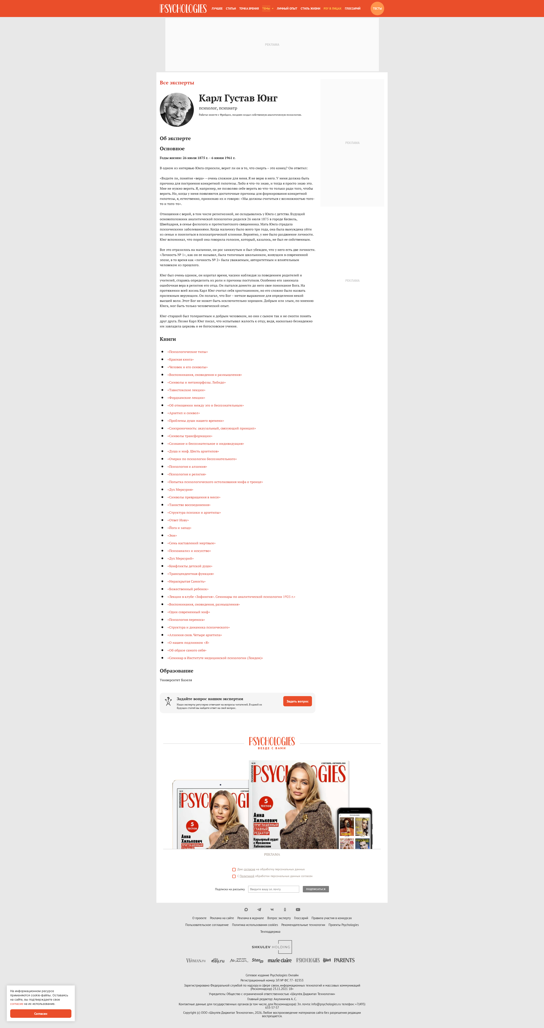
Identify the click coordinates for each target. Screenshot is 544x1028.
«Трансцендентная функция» (190, 573)
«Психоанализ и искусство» (189, 550)
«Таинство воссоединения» (189, 504)
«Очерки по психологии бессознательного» (202, 458)
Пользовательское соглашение (207, 925)
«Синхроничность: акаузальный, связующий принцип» (211, 428)
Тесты (377, 8)
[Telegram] (259, 909)
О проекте (199, 918)
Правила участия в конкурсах (332, 918)
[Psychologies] (183, 8)
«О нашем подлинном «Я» (188, 642)
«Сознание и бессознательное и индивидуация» (205, 443)
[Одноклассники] (285, 909)
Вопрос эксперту (279, 918)
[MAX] (246, 909)
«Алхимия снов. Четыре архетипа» (194, 635)
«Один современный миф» (188, 612)
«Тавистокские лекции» (186, 390)
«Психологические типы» (187, 351)
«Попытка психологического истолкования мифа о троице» (215, 481)
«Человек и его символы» (187, 367)
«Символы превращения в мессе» (194, 497)
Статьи (231, 8)
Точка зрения (249, 8)
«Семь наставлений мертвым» (191, 543)
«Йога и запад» (179, 527)
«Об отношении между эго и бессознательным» (205, 405)
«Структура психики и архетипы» (194, 512)
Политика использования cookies (255, 925)
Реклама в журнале (250, 918)
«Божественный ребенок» (188, 589)
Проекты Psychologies (344, 925)
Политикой (247, 876)
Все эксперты (177, 82)
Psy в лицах (332, 8)
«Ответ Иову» (178, 520)
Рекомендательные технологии (303, 925)
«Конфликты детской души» (189, 566)
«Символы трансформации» (189, 436)
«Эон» (172, 535)
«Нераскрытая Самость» (186, 581)
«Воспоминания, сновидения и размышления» (204, 374)
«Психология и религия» (186, 474)
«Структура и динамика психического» (198, 627)
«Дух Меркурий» (180, 558)
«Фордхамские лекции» (186, 397)
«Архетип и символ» (183, 413)
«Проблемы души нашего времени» (195, 420)
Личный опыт (287, 8)
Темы (266, 8)
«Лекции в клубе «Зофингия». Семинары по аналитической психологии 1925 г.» (231, 596)
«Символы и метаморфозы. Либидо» (196, 382)
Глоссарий (352, 8)
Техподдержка (270, 932)
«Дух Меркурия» (180, 489)
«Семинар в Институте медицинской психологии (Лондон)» (215, 657)
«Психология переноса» (186, 619)
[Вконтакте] (272, 909)
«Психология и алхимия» (187, 466)
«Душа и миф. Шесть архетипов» (193, 451)
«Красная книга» (180, 359)
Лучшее (217, 8)
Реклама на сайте (222, 918)
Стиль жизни (310, 8)
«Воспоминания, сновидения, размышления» (203, 604)
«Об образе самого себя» (187, 650)
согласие (249, 869)
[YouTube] (298, 909)
